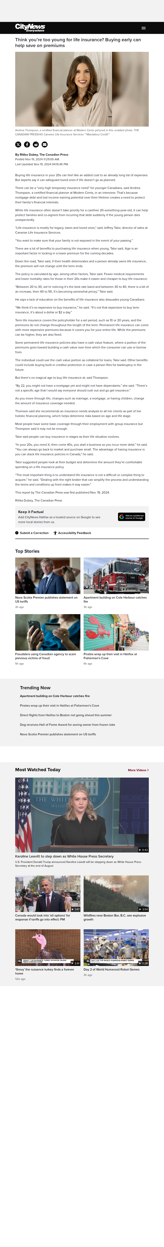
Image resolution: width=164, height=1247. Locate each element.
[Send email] (45, 145)
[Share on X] (18, 145)
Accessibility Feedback (74, 533)
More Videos (137, 770)
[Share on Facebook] (27, 145)
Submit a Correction (34, 533)
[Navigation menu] (144, 28)
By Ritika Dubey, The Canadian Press (41, 155)
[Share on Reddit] (36, 145)
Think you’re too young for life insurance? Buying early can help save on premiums (78, 42)
